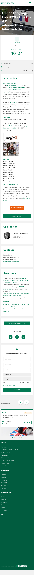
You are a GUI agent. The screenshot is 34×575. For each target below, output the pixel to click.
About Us (4, 447)
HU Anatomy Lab (6, 452)
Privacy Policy (5, 463)
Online (3, 507)
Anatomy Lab (5, 497)
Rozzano (3, 485)
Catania (3, 477)
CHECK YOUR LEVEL (17, 208)
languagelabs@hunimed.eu (11, 261)
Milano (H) (4, 480)
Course (3, 505)
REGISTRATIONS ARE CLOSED (17, 323)
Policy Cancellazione (7, 466)
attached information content (9, 385)
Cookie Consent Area (7, 460)
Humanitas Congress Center (9, 449)
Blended (3, 499)
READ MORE (27, 422)
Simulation (4, 510)
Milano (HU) (4, 482)
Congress (4, 502)
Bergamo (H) (5, 474)
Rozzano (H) (5, 488)
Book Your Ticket (17, 216)
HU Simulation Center (7, 455)
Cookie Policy (5, 457)
